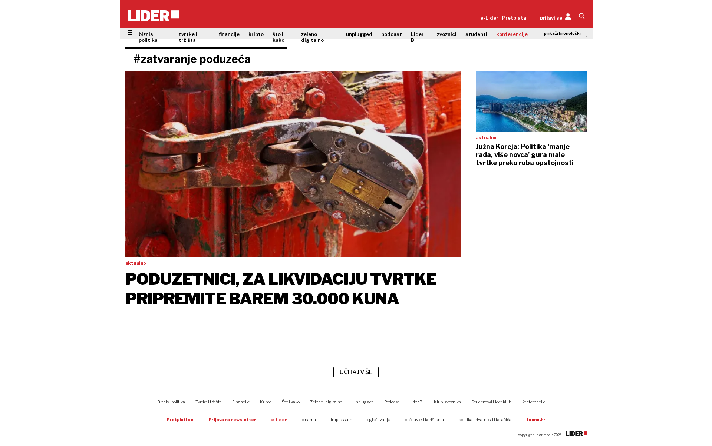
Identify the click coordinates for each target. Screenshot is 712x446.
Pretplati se (180, 419)
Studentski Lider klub (491, 402)
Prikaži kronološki (562, 33)
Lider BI (417, 37)
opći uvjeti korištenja (424, 419)
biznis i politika (148, 37)
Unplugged (363, 402)
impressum (341, 419)
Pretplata (514, 18)
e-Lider (489, 18)
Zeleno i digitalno (326, 402)
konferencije (512, 34)
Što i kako (291, 402)
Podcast (391, 402)
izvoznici (445, 34)
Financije (241, 402)
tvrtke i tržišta (188, 37)
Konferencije (533, 402)
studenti (476, 34)
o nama (309, 419)
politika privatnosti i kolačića (485, 419)
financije (229, 34)
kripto (256, 34)
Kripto (265, 402)
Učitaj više (356, 372)
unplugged (359, 34)
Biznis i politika (171, 402)
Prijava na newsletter (232, 419)
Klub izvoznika (447, 402)
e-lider (279, 419)
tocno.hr (535, 419)
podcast (391, 34)
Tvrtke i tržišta (208, 402)
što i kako (278, 37)
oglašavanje (378, 419)
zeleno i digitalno (312, 37)
